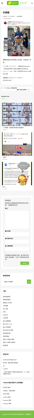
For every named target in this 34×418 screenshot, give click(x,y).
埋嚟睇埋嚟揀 (6, 299)
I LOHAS (5, 369)
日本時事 (5, 318)
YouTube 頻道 (6, 397)
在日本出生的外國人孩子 (10, 360)
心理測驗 (5, 306)
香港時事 (5, 345)
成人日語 (5, 309)
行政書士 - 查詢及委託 (9, 390)
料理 (4, 312)
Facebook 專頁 (7, 400)
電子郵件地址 (9, 238)
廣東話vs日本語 (7, 303)
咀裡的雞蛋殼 (6, 296)
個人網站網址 (9, 246)
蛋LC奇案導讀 (7, 321)
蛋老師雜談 (19, 16)
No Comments (7, 18)
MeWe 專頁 (6, 394)
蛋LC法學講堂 (7, 327)
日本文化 (5, 315)
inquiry (4, 187)
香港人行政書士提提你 (9, 342)
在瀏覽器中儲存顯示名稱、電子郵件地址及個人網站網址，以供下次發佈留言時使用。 (17, 257)
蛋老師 (5, 16)
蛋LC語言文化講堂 (8, 330)
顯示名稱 (8, 231)
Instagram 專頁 (7, 403)
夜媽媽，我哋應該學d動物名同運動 (14, 127)
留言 (6, 208)
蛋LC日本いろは (7, 324)
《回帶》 (4, 157)
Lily (4, 366)
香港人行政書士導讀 (8, 339)
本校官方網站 (6, 387)
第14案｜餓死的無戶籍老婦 (10, 363)
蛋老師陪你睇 (6, 333)
